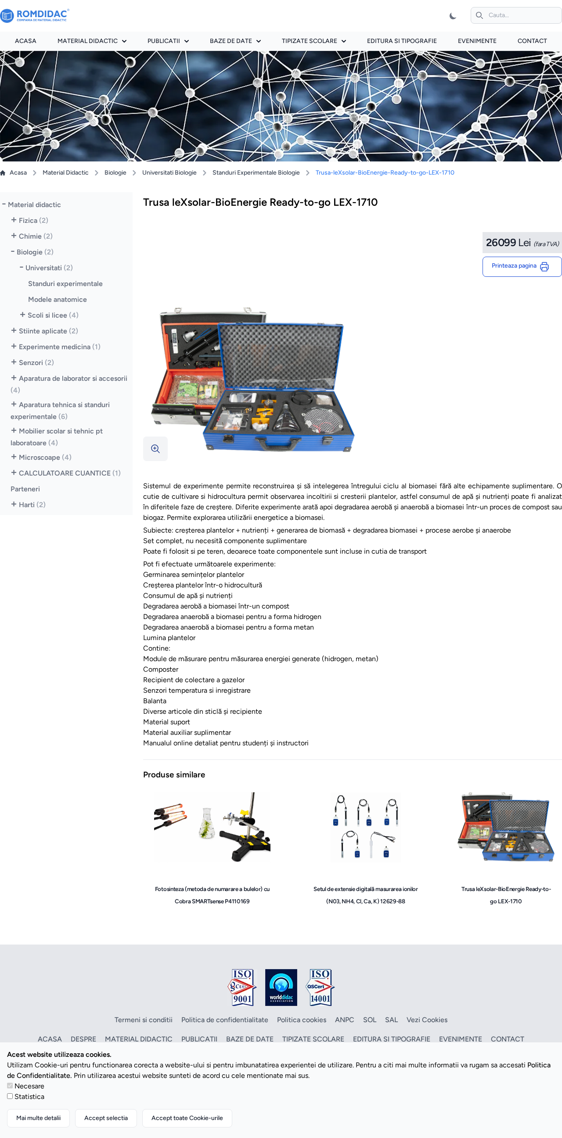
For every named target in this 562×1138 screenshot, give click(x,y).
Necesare (29, 1086)
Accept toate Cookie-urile (187, 1118)
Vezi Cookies (427, 1020)
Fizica (33, 220)
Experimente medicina (60, 347)
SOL (369, 1020)
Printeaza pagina (515, 265)
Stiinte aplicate (48, 331)
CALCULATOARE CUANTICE (70, 473)
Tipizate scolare (309, 41)
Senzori (36, 362)
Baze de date (231, 41)
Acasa (25, 41)
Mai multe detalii (38, 1118)
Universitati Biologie (169, 172)
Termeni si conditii (144, 1020)
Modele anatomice (57, 299)
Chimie (36, 236)
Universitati (49, 268)
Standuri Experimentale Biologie (256, 172)
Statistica (29, 1096)
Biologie (115, 172)
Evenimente (477, 41)
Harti (32, 505)
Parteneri (25, 489)
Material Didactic (66, 172)
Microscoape (45, 457)
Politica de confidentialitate (224, 1020)
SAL (391, 1020)
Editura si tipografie (402, 41)
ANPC (344, 1020)
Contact (532, 41)
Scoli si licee (53, 315)
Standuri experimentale (65, 283)
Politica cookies (301, 1020)
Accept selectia (106, 1118)
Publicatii (164, 41)
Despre (83, 1039)
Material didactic (88, 41)
